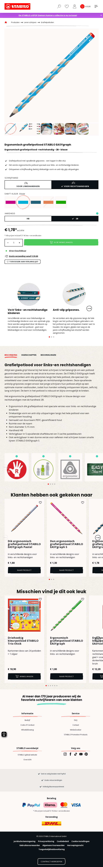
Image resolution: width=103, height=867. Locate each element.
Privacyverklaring (46, 841)
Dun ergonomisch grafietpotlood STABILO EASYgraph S (66, 544)
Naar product (24, 570)
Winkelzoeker (75, 730)
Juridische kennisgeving (24, 841)
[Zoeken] (59, 6)
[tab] (13, 355)
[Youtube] (80, 754)
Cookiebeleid (63, 841)
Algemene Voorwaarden (54, 845)
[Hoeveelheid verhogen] (19, 242)
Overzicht (27, 759)
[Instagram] (65, 754)
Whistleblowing (27, 730)
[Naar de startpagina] (18, 6)
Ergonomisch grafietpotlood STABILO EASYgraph (66, 640)
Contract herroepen (51, 861)
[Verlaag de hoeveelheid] (8, 242)
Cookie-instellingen (80, 841)
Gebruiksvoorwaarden (29, 845)
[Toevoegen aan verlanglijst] (40, 502)
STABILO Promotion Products (75, 734)
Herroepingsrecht (75, 845)
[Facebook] (70, 754)
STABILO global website (27, 755)
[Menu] (96, 6)
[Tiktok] (75, 754)
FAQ (75, 720)
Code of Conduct (27, 725)
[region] (51, 82)
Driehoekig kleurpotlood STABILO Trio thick (23, 640)
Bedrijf (27, 720)
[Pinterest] (86, 754)
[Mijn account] (74, 6)
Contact (76, 725)
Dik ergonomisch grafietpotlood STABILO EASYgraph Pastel (24, 544)
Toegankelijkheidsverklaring (51, 849)
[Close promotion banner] (101, 15)
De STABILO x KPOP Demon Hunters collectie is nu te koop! (48, 15)
